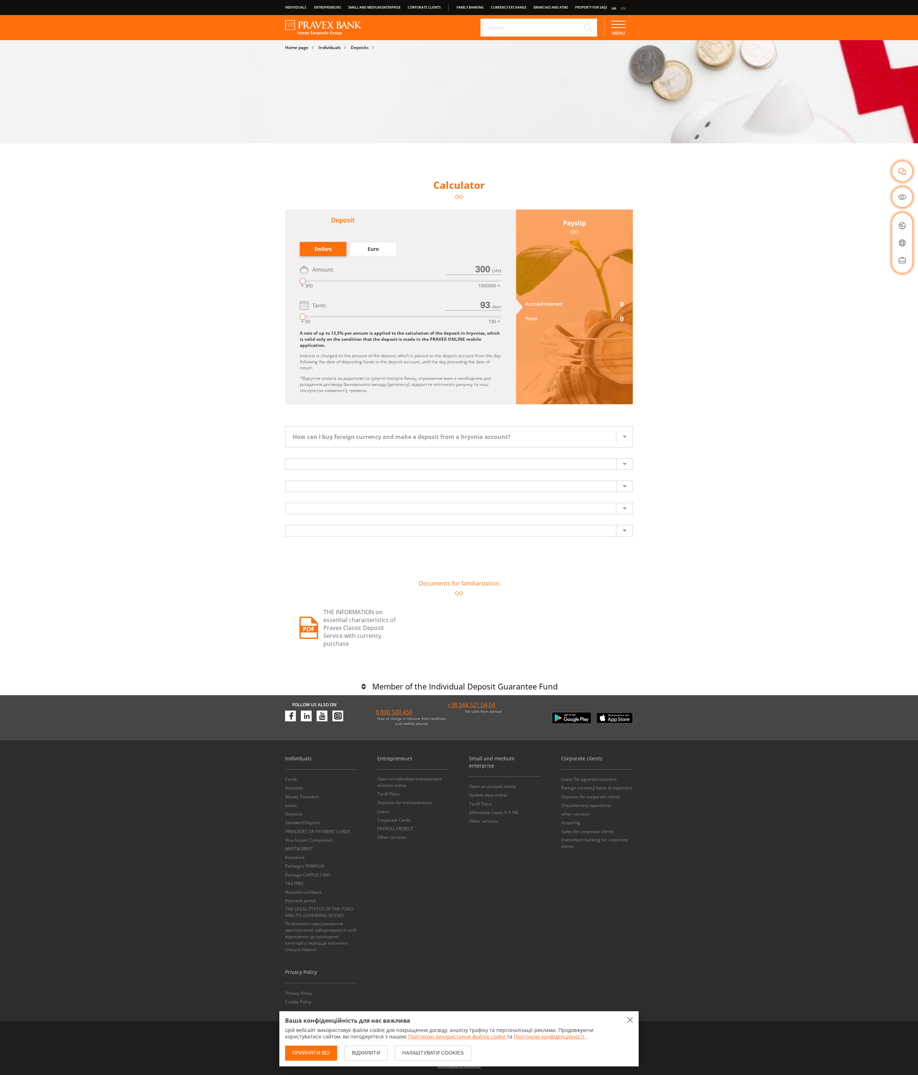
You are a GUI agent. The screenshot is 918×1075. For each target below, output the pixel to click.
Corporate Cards (394, 820)
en (623, 8)
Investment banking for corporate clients (594, 843)
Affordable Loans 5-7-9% (493, 812)
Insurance (295, 857)
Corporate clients (424, 7)
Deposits (360, 47)
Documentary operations (586, 805)
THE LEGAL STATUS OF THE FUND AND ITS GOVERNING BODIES (319, 912)
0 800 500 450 (394, 712)
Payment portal (300, 901)
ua (613, 8)
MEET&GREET (299, 849)
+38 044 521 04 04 (471, 705)
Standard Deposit (302, 823)
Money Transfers (302, 797)
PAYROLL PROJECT (395, 829)
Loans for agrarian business (589, 779)
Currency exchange (508, 7)
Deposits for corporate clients (590, 797)
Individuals (295, 7)
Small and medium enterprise (374, 7)
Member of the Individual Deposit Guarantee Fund (465, 686)
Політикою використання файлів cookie (457, 1036)
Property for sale (591, 7)
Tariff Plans (388, 794)
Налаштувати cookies (433, 1053)
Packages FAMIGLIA (305, 866)
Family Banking (470, 7)
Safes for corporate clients (587, 831)
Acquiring (570, 823)
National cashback (303, 892)
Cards (291, 779)
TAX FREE (294, 883)
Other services (391, 837)
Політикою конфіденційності (550, 1036)
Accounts (294, 788)
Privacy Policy (298, 993)
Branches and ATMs (551, 7)
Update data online (488, 795)
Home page (296, 47)
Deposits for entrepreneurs (404, 802)
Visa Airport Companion (308, 840)
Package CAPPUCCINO (307, 875)
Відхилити (366, 1053)
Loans (291, 805)
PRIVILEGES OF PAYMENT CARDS (317, 831)
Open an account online (492, 786)
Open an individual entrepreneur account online (409, 782)
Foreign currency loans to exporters (596, 788)
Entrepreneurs (327, 7)
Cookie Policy (298, 1002)
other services (575, 814)
